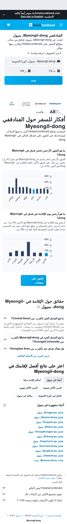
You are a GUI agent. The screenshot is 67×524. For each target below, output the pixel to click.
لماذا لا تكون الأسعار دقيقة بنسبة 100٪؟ (39, 500)
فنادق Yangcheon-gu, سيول (48, 441)
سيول (18, 515)
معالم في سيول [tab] (24, 395)
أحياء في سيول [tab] (54, 380)
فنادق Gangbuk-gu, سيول (49, 450)
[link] (33, 280)
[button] (4, 14)
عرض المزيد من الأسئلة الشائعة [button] (34, 355)
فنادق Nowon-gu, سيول (50, 426)
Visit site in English (32, 16)
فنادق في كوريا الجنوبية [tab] (50, 395)
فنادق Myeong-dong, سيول (48, 460)
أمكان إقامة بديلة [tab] (32, 380)
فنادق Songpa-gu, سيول (50, 412)
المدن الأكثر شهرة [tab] (28, 387)
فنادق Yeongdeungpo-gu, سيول (45, 431)
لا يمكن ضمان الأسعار (47, 477)
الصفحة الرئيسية (54, 515)
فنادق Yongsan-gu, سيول (49, 422)
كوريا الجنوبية (37, 515)
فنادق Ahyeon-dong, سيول (48, 417)
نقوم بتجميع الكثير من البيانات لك (43, 494)
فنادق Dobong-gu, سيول (50, 436)
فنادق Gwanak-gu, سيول (50, 455)
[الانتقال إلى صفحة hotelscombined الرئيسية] (42, 24)
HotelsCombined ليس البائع (45, 488)
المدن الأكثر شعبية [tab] (52, 387)
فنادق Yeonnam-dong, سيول (47, 446)
